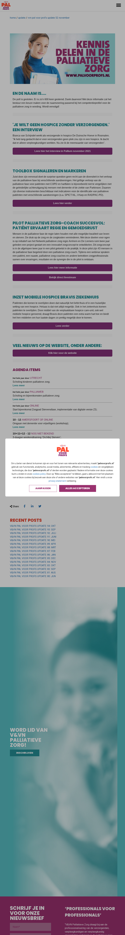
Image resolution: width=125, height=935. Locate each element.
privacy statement (57, 481)
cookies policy (39, 474)
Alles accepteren (77, 488)
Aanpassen (43, 488)
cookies (94, 467)
